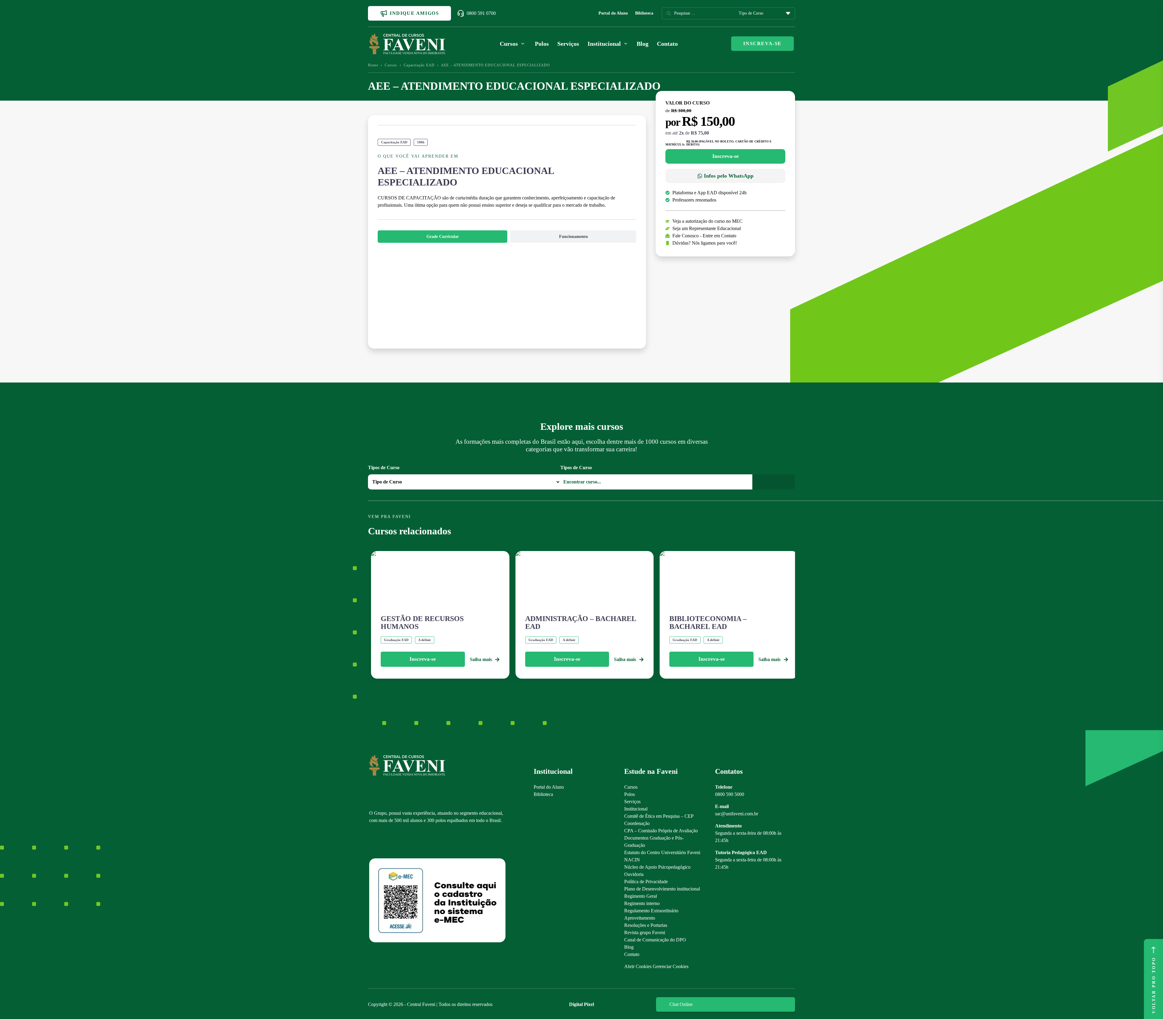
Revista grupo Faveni (644, 932)
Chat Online (681, 1004)
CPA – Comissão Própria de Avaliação (661, 830)
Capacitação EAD (419, 65)
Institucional (636, 808)
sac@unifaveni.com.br (736, 813)
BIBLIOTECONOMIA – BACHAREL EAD (708, 622)
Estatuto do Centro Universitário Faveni (662, 852)
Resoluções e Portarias (645, 925)
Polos (542, 43)
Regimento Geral (640, 896)
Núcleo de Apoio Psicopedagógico (657, 867)
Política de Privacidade (646, 881)
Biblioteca (644, 13)
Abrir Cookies (637, 966)
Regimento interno (642, 903)
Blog (642, 43)
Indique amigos (414, 13)
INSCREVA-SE (762, 43)
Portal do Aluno (613, 13)
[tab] (442, 236)
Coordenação (637, 823)
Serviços (568, 43)
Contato (667, 43)
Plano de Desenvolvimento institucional (662, 888)
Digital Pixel (581, 1004)
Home (373, 65)
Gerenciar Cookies (670, 966)
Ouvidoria (634, 874)
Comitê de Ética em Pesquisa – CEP (659, 816)
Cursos (391, 65)
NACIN (632, 859)
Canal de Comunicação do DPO (655, 939)
